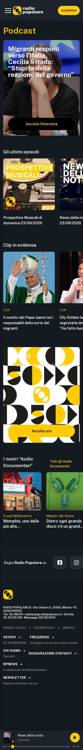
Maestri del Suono (60, 516)
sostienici (68, 10)
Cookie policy (44, 627)
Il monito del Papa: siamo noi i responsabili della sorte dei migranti (28, 322)
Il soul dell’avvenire (17, 516)
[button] (8, 10)
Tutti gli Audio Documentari (61, 463)
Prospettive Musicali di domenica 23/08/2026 (22, 220)
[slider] (12, 746)
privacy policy (14, 627)
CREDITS (68, 627)
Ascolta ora (41, 431)
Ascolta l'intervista (41, 124)
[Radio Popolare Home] (28, 10)
